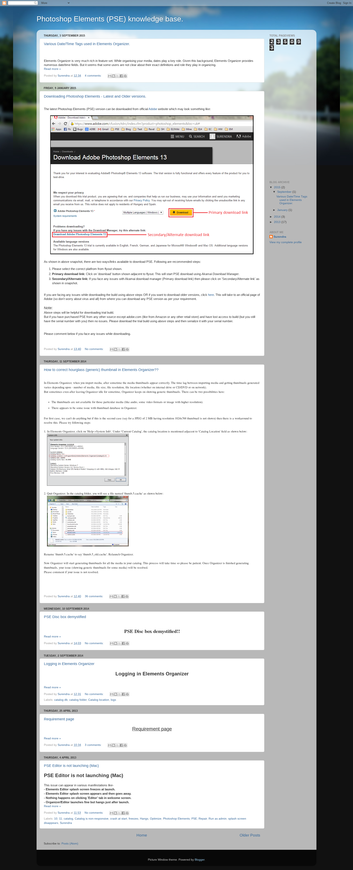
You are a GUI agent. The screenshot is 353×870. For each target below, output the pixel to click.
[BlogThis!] (114, 76)
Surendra (66, 822)
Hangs (144, 818)
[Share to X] (117, 76)
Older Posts (250, 835)
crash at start (118, 818)
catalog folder (78, 699)
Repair (203, 818)
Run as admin (218, 818)
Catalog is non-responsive (91, 818)
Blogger (199, 859)
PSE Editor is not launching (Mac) (71, 766)
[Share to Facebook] (121, 76)
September (284, 191)
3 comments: (93, 744)
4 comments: (93, 75)
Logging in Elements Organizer (69, 664)
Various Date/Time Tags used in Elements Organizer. (87, 44)
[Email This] (110, 76)
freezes (133, 818)
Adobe (153, 109)
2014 (277, 216)
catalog (68, 818)
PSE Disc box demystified (65, 617)
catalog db (61, 699)
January (282, 210)
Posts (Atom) (69, 843)
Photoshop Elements (176, 818)
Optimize (155, 818)
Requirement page (59, 719)
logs (113, 699)
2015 (277, 187)
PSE (194, 818)
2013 (277, 222)
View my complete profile (285, 242)
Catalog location (98, 699)
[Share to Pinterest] (125, 76)
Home (141, 835)
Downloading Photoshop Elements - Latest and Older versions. (95, 96)
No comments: (94, 349)
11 (60, 818)
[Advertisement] (285, 112)
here (211, 294)
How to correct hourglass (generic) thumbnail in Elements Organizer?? (101, 370)
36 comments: (94, 596)
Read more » (52, 68)
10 (55, 818)
